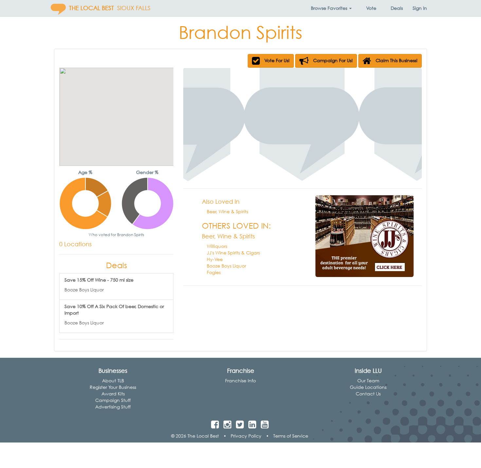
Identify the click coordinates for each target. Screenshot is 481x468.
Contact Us (368, 393)
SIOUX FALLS (134, 8)
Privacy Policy (246, 436)
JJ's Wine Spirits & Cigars (233, 252)
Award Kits (113, 393)
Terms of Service (290, 436)
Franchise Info (240, 380)
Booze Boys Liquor (226, 266)
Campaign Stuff (113, 400)
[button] (331, 8)
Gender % (147, 172)
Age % (85, 172)
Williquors (217, 246)
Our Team (368, 380)
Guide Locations (368, 387)
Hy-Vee (215, 259)
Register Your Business (113, 387)
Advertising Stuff (113, 406)
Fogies (214, 272)
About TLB (113, 380)
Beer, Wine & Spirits (227, 211)
